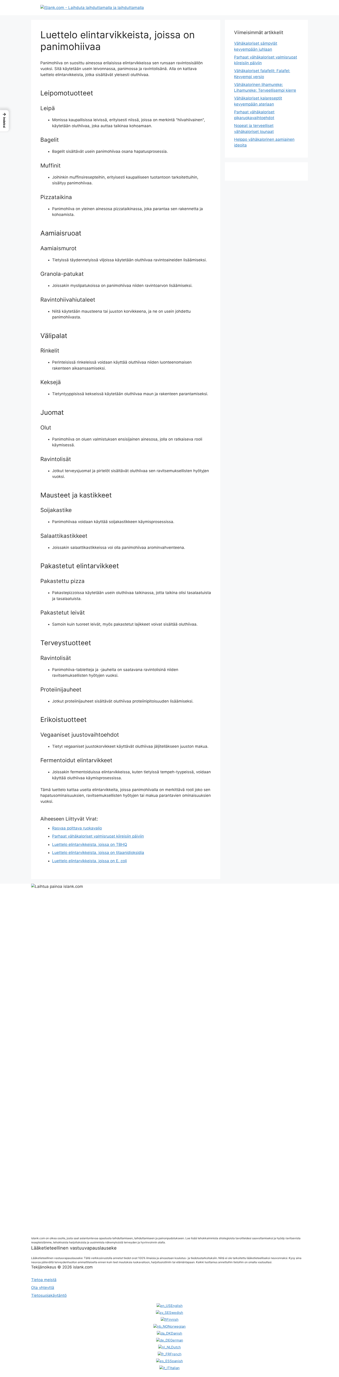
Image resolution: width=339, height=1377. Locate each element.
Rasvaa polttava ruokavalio (77, 828)
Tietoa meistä (43, 1279)
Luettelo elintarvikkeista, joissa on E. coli (89, 861)
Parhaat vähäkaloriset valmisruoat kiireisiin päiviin (98, 836)
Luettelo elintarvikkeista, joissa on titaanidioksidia (98, 852)
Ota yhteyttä (42, 1287)
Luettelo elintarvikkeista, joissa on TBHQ (89, 844)
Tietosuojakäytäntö (49, 1295)
